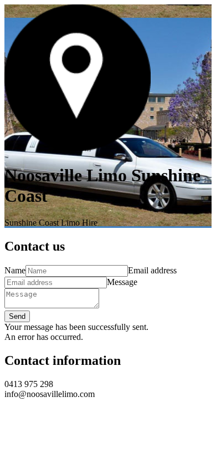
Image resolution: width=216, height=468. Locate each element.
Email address (152, 270)
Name (14, 270)
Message (122, 282)
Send (17, 316)
